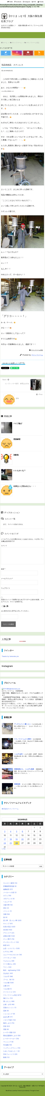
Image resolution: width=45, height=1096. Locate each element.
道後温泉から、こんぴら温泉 (24, 769)
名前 (3, 569)
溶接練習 (16, 439)
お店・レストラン (11, 948)
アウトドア (8, 933)
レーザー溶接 (9, 1032)
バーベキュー (9, 958)
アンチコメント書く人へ (22, 724)
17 (5, 839)
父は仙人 (8, 973)
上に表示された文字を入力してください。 (15, 611)
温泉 (6, 1011)
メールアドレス (7, 578)
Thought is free (34, 1090)
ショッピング (9, 1014)
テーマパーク (9, 992)
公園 (6, 986)
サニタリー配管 (10, 883)
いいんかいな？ (19, 470)
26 (16, 843)
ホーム (5, 42)
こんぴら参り (18, 754)
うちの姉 (7, 989)
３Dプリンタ (9, 899)
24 (5, 843)
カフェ (7, 895)
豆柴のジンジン (9, 1007)
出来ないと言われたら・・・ (24, 486)
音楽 (6, 1026)
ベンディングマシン (11, 1048)
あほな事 (8, 1017)
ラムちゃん (8, 961)
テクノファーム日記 (32, 42)
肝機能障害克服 (9, 886)
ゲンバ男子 (8, 939)
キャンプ (8, 923)
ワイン (7, 967)
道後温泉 (17, 784)
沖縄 (6, 914)
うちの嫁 (8, 983)
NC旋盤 (7, 1045)
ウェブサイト (5, 588)
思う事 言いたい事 (12, 920)
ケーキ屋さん (9, 964)
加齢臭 (16, 455)
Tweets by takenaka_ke (10, 656)
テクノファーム (17, 42)
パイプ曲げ (17, 423)
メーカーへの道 (9, 892)
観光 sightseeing (11, 970)
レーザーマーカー (11, 1039)
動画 (6, 1057)
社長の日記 (9, 927)
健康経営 (8, 889)
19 (17, 839)
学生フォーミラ (10, 1054)
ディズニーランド (11, 942)
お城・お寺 (8, 1004)
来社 (6, 908)
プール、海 (8, 979)
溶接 (6, 1029)
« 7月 (3, 849)
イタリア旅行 (9, 1020)
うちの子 (8, 976)
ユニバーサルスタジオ (12, 955)
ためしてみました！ (11, 1051)
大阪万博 (8, 905)
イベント (7, 911)
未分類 (7, 930)
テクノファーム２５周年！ (23, 739)
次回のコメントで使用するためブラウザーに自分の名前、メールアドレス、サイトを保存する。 (22, 601)
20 (22, 839)
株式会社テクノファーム (10, 809)
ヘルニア (7, 902)
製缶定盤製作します (12, 1035)
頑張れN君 (9, 936)
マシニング (8, 1042)
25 (11, 843)
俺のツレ (8, 998)
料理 (6, 945)
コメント (4, 545)
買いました (8, 1001)
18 (11, 839)
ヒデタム (8, 951)
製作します (8, 1023)
